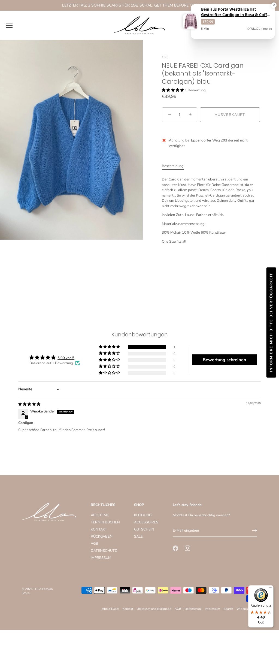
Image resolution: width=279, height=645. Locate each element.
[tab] (175, 166)
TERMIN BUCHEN (105, 522)
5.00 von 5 (65, 357)
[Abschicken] (254, 530)
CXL (165, 57)
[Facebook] (175, 547)
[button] (173, 90)
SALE (138, 536)
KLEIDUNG (142, 515)
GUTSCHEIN (144, 529)
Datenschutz (193, 609)
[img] (29, 404)
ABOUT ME (100, 515)
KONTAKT (99, 529)
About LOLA (110, 609)
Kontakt (128, 609)
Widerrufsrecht (246, 609)
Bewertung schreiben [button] (224, 360)
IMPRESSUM (101, 557)
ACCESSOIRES (146, 522)
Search (228, 609)
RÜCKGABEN (102, 536)
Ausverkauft (230, 114)
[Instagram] (187, 547)
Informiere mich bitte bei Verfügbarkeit (271, 322)
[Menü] (10, 25)
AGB (94, 543)
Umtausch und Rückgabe (154, 609)
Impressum (212, 609)
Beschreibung (173, 166)
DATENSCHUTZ (104, 550)
